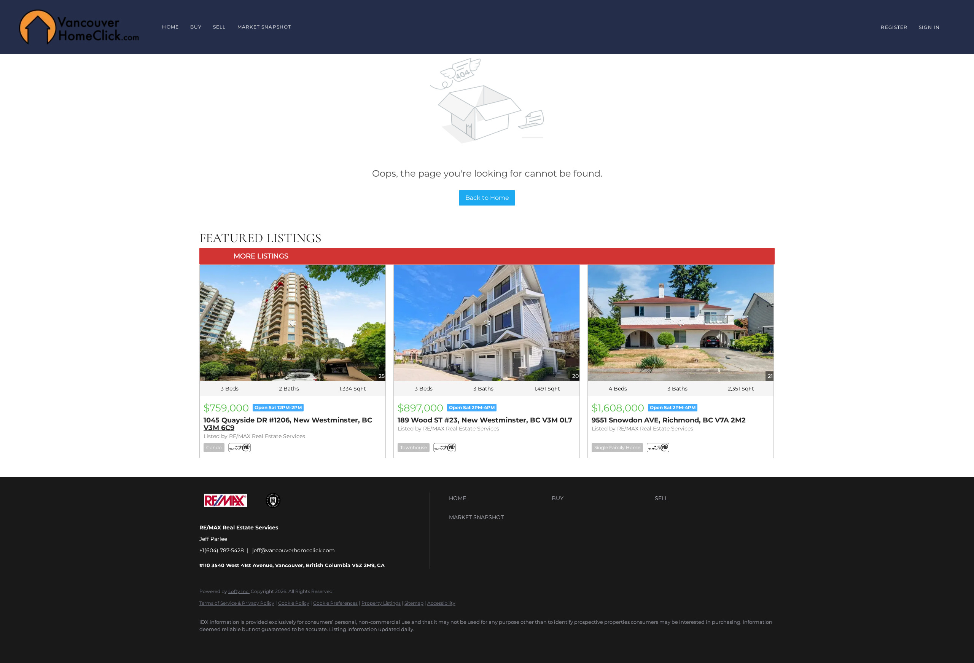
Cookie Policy (293, 603)
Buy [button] (196, 27)
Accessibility (441, 603)
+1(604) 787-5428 (221, 550)
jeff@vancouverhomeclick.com (293, 550)
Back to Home (487, 197)
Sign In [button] (929, 27)
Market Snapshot (264, 27)
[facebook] (208, 642)
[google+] (230, 642)
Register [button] (894, 27)
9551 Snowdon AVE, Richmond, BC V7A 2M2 (669, 420)
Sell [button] (219, 27)
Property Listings (381, 603)
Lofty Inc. (239, 591)
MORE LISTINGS (261, 256)
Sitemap (413, 603)
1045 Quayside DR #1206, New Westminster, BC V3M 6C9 (288, 424)
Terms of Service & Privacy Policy (236, 603)
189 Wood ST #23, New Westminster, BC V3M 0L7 (485, 420)
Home (170, 27)
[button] (498, 498)
